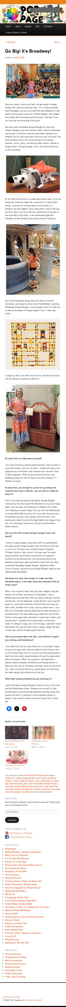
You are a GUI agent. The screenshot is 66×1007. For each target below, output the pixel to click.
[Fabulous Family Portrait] (43, 732)
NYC (11, 789)
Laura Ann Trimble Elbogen (17, 786)
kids (20, 783)
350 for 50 (9, 894)
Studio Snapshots (13, 973)
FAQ (37, 26)
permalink (47, 791)
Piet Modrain (26, 789)
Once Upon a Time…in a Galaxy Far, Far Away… (28, 906)
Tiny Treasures (12, 874)
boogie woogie (28, 778)
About (17, 26)
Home (8, 26)
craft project (45, 780)
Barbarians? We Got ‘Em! (17, 942)
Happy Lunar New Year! (16, 923)
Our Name (48, 26)
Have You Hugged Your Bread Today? (23, 887)
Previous (10, 42)
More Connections (13, 960)
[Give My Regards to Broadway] (16, 732)
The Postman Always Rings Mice (20, 900)
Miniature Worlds (13, 877)
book (38, 778)
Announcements (13, 953)
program (37, 789)
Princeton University (52, 990)
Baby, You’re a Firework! (16, 855)
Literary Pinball (12, 919)
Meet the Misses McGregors (18, 910)
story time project (13, 791)
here (51, 205)
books (43, 778)
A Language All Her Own (16, 897)
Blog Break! (10, 848)
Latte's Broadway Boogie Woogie (42, 783)
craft (37, 780)
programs (46, 789)
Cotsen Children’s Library (16, 32)
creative (55, 780)
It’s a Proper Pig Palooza (17, 858)
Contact (28, 26)
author (18, 778)
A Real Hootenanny (14, 926)
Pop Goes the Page (11, 996)
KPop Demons (12, 939)
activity (8, 778)
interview (13, 783)
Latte (25, 783)
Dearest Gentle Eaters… (16, 890)
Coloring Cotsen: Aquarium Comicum (23, 932)
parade (17, 789)
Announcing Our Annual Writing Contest (24, 916)
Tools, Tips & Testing (15, 976)
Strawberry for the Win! (16, 871)
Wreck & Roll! (11, 913)
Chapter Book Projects (15, 957)
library (32, 786)
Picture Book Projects (35, 775)
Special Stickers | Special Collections (23, 851)
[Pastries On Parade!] (16, 757)
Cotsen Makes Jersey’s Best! (18, 903)
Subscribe (12, 820)
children (8, 780)
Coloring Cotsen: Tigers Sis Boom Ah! (23, 881)
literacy (39, 786)
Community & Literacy (15, 868)
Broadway (51, 778)
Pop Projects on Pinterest (21, 833)
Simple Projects (12, 966)
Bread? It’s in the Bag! (15, 861)
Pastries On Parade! (15, 765)
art (13, 778)
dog (6, 783)
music (46, 786)
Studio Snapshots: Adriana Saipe (21, 884)
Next (57, 42)
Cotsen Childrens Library (20, 837)
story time (55, 789)
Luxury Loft (10, 936)
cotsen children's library (23, 780)
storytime (25, 791)
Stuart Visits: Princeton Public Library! (23, 864)
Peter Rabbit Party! (14, 929)
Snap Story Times (13, 970)
